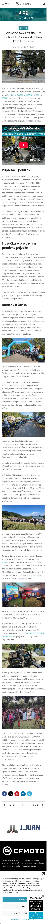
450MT (5, 562)
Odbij (23, 906)
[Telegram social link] (29, 793)
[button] (43, 874)
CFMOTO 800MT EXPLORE (19, 95)
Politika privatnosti (29, 919)
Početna (17, 18)
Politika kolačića (16, 919)
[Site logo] (23, 3)
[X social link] (10, 793)
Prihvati (23, 899)
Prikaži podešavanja (23, 913)
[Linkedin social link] (23, 793)
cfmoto (16, 47)
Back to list (23, 805)
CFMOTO (28, 18)
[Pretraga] (43, 3)
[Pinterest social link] (16, 793)
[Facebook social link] (4, 793)
